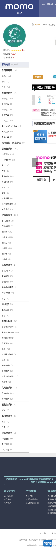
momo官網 (8, 496)
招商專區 (7, 499)
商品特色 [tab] (41, 179)
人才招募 (7, 503)
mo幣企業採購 (32, 499)
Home (37, 24)
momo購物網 (47, 4)
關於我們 (43, 533)
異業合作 (29, 496)
